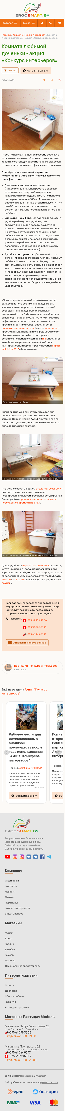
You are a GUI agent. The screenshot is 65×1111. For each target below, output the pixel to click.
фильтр (12, 70)
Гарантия (10, 1002)
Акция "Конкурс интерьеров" (29, 34)
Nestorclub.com (50, 1082)
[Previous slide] (6, 752)
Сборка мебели (14, 996)
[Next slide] (58, 752)
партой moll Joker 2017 (35, 565)
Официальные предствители (22, 966)
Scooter (20, 579)
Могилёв (10, 960)
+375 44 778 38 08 (19, 1032)
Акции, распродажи (17, 1007)
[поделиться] (44, 80)
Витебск (10, 949)
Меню (26, 23)
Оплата (9, 985)
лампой (6, 583)
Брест (9, 938)
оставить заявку (37, 70)
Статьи (9, 897)
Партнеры (11, 902)
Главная (6, 34)
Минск (8, 933)
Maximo (6, 579)
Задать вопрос (14, 913)
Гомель (9, 955)
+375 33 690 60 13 (36, 627)
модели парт (53, 328)
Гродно (9, 944)
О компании (12, 880)
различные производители (18, 328)
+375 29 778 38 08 (36, 620)
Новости (10, 891)
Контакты (11, 886)
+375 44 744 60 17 (36, 634)
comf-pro (25, 765)
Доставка (11, 990)
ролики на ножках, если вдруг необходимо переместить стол (29, 500)
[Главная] (32, 16)
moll (44, 338)
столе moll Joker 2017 (48, 488)
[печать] (52, 80)
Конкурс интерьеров (17, 908)
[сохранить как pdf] (59, 80)
